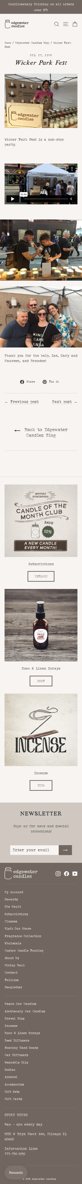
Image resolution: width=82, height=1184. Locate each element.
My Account (14, 892)
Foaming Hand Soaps (21, 1047)
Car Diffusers (16, 1055)
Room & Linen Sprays (22, 1033)
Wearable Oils (16, 1062)
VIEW (41, 785)
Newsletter (13, 987)
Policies (12, 980)
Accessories (14, 1084)
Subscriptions (16, 914)
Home (8, 42)
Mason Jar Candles (20, 1004)
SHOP (41, 681)
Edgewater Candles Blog (32, 42)
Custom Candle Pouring (24, 950)
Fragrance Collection (23, 936)
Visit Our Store (18, 928)
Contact (11, 972)
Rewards (11, 899)
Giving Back (15, 965)
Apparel (11, 1077)
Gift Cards (13, 1099)
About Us (12, 958)
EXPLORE (41, 576)
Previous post (24, 401)
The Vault (13, 906)
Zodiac (10, 1069)
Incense (11, 1025)
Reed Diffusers (17, 1040)
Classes (11, 921)
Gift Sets (12, 1091)
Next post (62, 401)
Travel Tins (15, 1018)
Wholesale (13, 943)
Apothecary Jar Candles (25, 1011)
